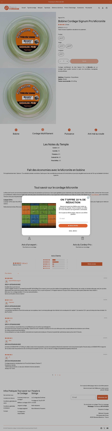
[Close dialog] (88, 198)
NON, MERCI (73, 231)
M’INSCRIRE (73, 225)
